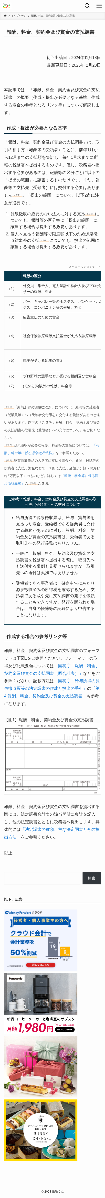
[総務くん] (6, 6)
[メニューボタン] (99, 6)
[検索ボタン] (87, 6)
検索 (91, 878)
